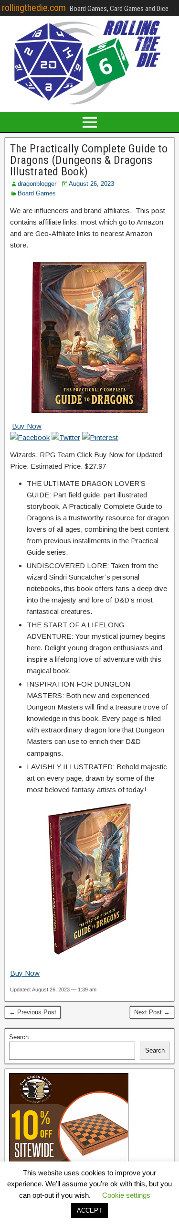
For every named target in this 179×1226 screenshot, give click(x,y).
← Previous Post (32, 1012)
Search (19, 1037)
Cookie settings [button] (126, 1195)
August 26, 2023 (91, 183)
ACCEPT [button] (89, 1210)
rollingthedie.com (34, 7)
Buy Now (27, 426)
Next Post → (152, 1012)
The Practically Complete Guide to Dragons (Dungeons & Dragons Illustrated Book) (89, 160)
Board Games (37, 193)
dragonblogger (37, 183)
